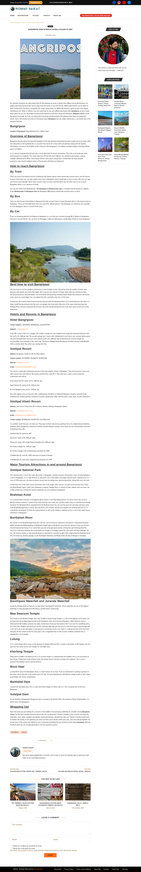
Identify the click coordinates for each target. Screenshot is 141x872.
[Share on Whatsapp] (59, 740)
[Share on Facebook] (54, 740)
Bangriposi (14, 732)
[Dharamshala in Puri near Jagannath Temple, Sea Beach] (50, 791)
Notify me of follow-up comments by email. (27, 846)
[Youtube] (124, 2)
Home (12, 15)
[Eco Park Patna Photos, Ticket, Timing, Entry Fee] (105, 91)
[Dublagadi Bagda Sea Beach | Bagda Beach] (105, 118)
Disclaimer (57, 869)
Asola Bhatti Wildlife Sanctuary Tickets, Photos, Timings (121, 156)
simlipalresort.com (23, 362)
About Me (57, 15)
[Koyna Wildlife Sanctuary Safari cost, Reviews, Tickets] (121, 118)
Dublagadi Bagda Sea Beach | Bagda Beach (104, 130)
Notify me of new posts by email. (24, 848)
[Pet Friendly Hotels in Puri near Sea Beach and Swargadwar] (23, 791)
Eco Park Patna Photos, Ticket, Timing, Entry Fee (104, 103)
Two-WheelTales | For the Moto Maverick (96, 15)
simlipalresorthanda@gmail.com (25, 367)
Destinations (23, 15)
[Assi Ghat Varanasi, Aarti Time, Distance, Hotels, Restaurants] (105, 144)
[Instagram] (119, 2)
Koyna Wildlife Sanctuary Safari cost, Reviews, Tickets (120, 131)
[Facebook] (114, 2)
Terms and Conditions (84, 869)
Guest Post (115, 869)
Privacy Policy (68, 869)
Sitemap (125, 869)
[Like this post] (52, 740)
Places (36, 15)
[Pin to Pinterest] (57, 740)
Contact (46, 15)
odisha (24, 732)
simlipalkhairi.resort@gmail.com (25, 415)
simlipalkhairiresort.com (25, 411)
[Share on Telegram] (61, 740)
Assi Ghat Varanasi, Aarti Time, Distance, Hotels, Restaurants (105, 157)
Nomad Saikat (28, 748)
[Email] (129, 2)
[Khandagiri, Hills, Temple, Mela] (78, 791)
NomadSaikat (38, 869)
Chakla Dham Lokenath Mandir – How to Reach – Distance (120, 104)
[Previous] (45, 2)
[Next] (47, 2)
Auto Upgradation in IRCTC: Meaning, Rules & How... (67, 2)
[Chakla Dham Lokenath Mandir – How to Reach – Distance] (121, 91)
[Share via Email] (63, 740)
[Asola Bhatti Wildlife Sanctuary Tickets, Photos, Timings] (121, 144)
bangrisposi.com (22, 329)
